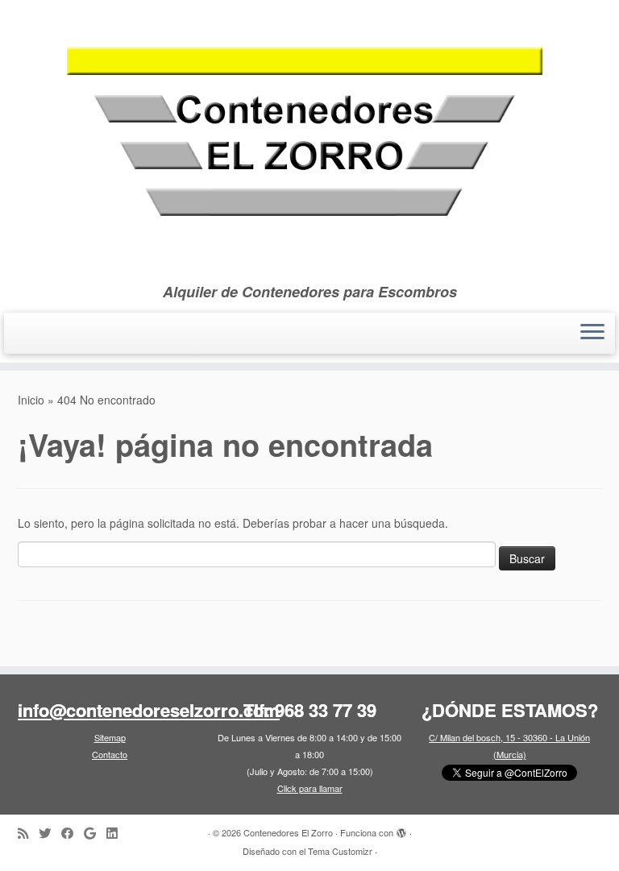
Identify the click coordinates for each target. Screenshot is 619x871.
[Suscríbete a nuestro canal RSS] (28, 832)
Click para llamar (310, 788)
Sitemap (110, 737)
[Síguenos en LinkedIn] (116, 832)
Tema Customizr (340, 850)
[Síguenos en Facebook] (72, 832)
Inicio (31, 400)
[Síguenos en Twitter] (50, 832)
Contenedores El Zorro (288, 832)
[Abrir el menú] (592, 333)
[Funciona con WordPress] (401, 829)
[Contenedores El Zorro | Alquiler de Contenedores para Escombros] (309, 142)
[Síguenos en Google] (95, 832)
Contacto (109, 754)
